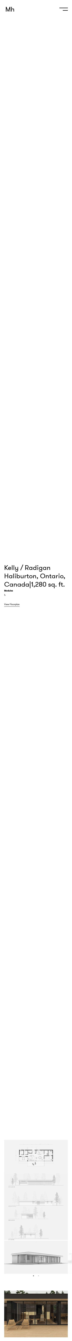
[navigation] (63, 11)
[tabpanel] (36, 1156)
